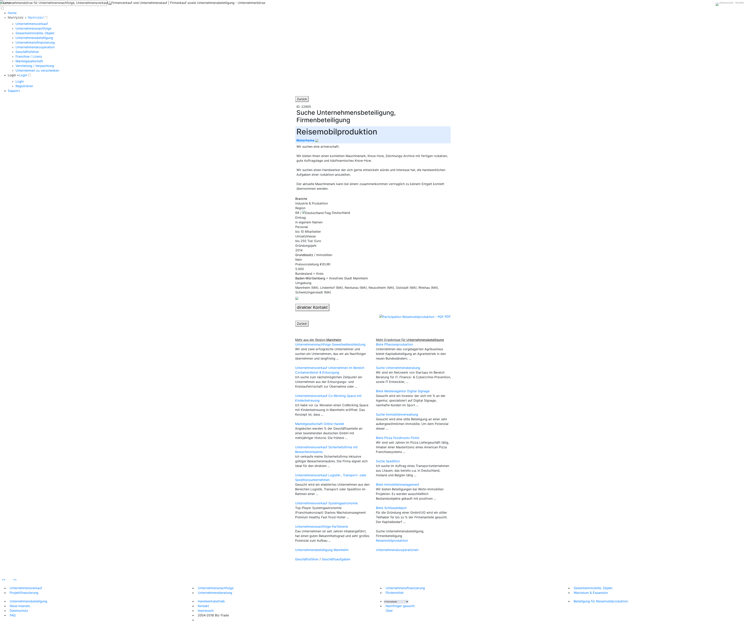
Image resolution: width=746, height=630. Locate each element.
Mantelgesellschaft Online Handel (319, 424)
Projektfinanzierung (24, 593)
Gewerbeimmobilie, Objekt (35, 33)
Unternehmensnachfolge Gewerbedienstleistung (330, 344)
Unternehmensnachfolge (33, 28)
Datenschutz (727, 2)
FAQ (13, 615)
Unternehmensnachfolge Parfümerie (321, 526)
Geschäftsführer (27, 52)
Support (14, 91)
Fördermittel (395, 593)
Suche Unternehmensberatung (398, 368)
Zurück (302, 99)
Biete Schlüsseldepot (391, 508)
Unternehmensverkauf (32, 24)
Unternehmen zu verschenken (37, 70)
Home (12, 13)
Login (23, 75)
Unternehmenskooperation (35, 47)
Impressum (206, 610)
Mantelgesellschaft (29, 61)
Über (389, 610)
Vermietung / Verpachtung (35, 66)
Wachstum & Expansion (591, 593)
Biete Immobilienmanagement (397, 484)
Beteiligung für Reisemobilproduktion (601, 601)
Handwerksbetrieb (211, 601)
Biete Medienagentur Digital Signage (403, 391)
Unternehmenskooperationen (397, 550)
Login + (13, 75)
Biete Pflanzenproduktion (394, 344)
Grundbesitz (304, 255)
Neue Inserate (20, 606)
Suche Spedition (388, 461)
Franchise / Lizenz (29, 56)
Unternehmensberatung (215, 593)
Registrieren (24, 86)
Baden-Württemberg (310, 278)
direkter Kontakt (312, 307)
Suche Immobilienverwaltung (397, 414)
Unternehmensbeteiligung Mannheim (322, 550)
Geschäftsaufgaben (336, 559)
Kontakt (740, 2)
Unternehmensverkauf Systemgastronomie (326, 503)
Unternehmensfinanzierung (35, 42)
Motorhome (305, 140)
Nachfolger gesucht (400, 606)
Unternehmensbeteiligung (34, 38)
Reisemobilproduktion (392, 540)
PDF (447, 317)
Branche (301, 199)
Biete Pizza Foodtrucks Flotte (397, 438)
